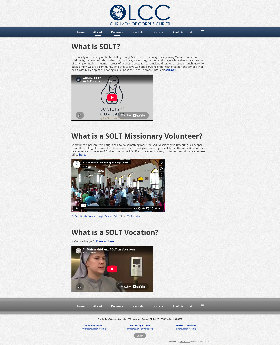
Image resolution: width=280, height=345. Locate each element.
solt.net (170, 70)
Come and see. (105, 241)
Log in (140, 335)
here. (82, 154)
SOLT (129, 216)
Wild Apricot (185, 341)
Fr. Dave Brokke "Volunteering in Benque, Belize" (96, 216)
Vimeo (139, 216)
